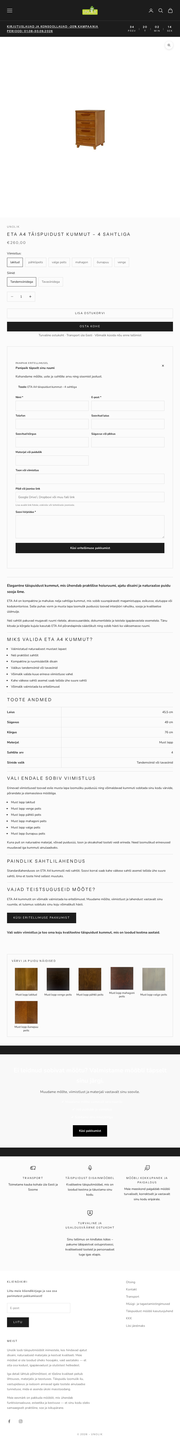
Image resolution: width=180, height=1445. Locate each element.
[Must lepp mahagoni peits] (122, 978)
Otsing (130, 1282)
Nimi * (19, 397)
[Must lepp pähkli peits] (89, 979)
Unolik (13, 226)
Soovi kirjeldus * (26, 512)
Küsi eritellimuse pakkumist (90, 548)
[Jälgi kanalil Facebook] (9, 1421)
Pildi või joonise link (28, 488)
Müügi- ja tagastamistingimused (148, 1304)
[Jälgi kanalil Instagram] (20, 1421)
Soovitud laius (100, 415)
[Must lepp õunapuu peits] (26, 1012)
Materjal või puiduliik (29, 452)
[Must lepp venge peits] (58, 979)
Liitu (18, 1322)
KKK (129, 1318)
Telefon (20, 415)
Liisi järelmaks (135, 1326)
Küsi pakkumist (90, 1131)
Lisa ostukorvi (90, 313)
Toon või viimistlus (27, 470)
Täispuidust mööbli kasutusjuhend (149, 1311)
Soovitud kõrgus (26, 434)
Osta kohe (90, 326)
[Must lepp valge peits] (153, 979)
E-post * (96, 397)
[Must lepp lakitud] (26, 979)
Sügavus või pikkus (103, 434)
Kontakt (131, 1289)
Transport (132, 1297)
